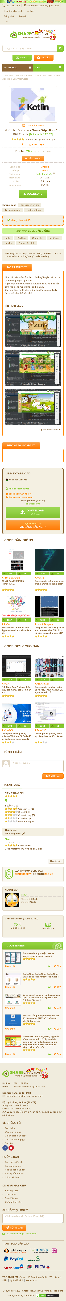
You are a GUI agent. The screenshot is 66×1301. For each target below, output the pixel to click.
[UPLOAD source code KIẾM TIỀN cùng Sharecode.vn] (33, 1)
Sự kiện (30, 11)
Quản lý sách (16, 1280)
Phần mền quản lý (37, 1277)
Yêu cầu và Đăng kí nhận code (21, 1233)
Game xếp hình (26, 243)
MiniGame (55, 238)
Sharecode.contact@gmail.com (43, 5)
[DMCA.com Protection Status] (47, 1295)
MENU (38, 67)
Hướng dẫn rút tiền (14, 1173)
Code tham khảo (44, 174)
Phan (7, 839)
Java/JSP (41, 730)
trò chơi (8, 243)
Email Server (11, 1198)
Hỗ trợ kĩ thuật (34, 210)
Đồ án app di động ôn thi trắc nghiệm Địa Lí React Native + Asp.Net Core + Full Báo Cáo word (41, 998)
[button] (33, 512)
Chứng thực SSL (13, 1202)
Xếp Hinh (21, 238)
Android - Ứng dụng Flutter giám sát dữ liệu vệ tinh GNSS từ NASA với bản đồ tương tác (41, 1018)
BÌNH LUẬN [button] (54, 776)
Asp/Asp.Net (43, 683)
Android (45, 166)
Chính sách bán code (16, 1135)
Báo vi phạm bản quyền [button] (20, 497)
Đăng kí (23, 16)
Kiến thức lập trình (13, 11)
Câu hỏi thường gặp (15, 1139)
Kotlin (7, 238)
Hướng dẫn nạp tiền (15, 1169)
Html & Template (12, 577)
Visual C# (8, 730)
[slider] (17, 139)
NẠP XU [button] (24, 57)
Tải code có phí (13, 210)
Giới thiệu (10, 1128)
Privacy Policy (45, 1290)
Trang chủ (7, 75)
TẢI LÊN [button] (45, 57)
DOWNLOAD (34, 194)
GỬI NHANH (16, 1227)
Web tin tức (32, 1280)
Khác (6, 683)
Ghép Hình (37, 238)
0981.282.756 (13, 5)
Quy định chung (13, 1132)
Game (45, 170)
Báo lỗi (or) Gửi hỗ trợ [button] (19, 493)
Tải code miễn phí (30, 205)
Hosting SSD (11, 1190)
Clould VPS (10, 1194)
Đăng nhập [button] (9, 16)
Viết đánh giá (48, 139)
